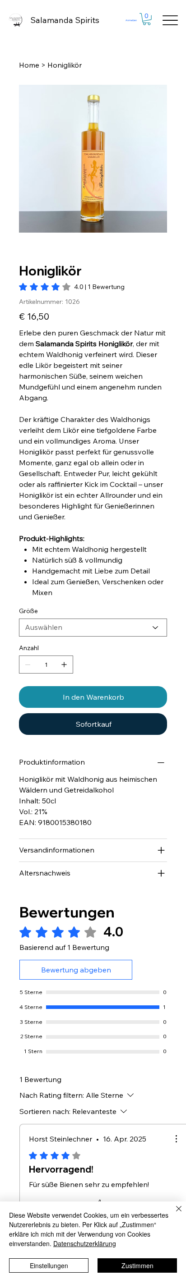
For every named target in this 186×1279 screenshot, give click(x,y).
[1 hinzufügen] (64, 665)
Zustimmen (137, 1265)
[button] (147, 19)
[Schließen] (173, 1214)
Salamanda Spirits (64, 20)
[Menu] (170, 20)
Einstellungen (49, 1265)
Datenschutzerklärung (84, 1243)
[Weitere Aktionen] (176, 1138)
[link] (72, 287)
